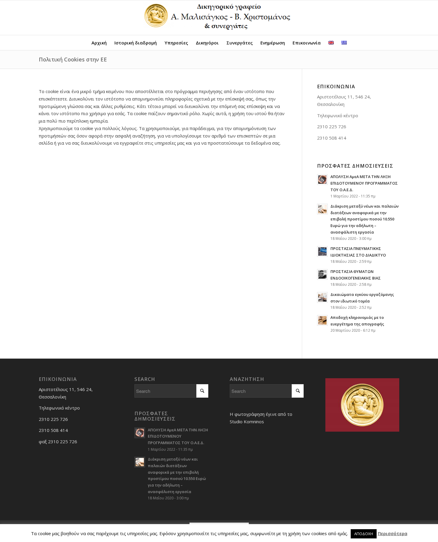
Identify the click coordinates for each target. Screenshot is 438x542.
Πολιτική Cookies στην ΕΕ (73, 59)
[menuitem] (99, 42)
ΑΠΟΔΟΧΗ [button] (363, 533)
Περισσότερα (392, 533)
